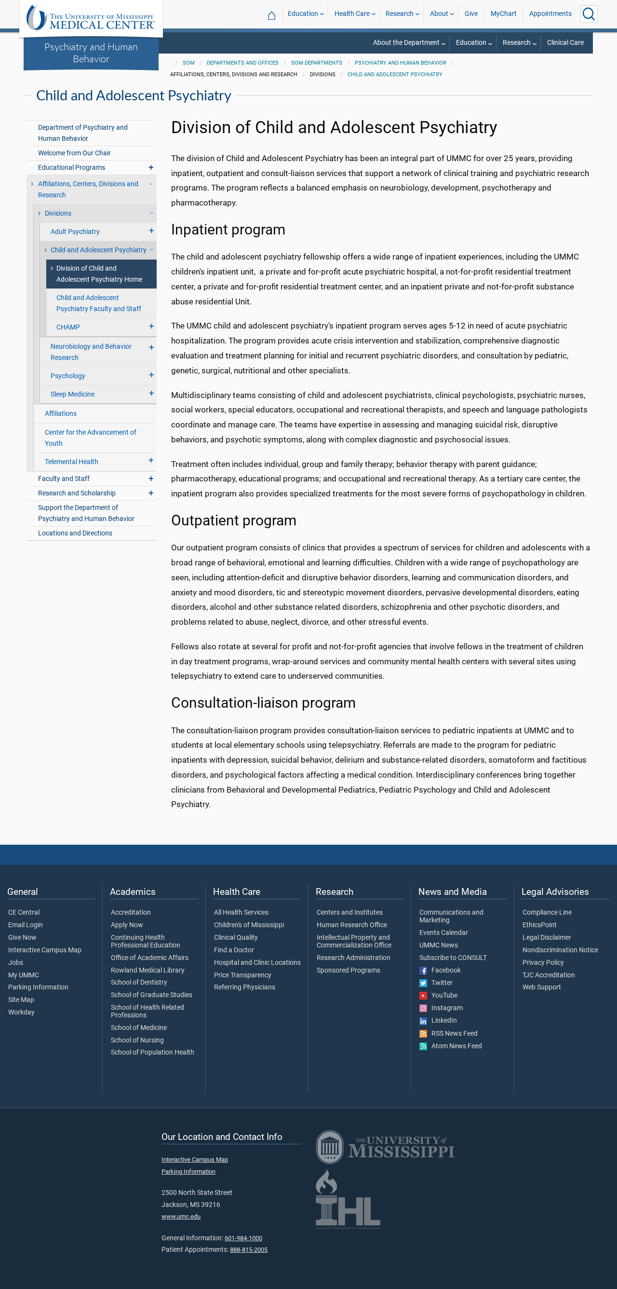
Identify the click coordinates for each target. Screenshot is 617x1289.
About (439, 14)
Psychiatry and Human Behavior (91, 52)
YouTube (442, 996)
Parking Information (38, 987)
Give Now (22, 938)
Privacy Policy (543, 963)
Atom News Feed (454, 1046)
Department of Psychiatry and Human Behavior (83, 133)
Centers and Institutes (350, 913)
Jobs (15, 963)
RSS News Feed (452, 1034)
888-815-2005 (249, 1249)
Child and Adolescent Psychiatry (395, 74)
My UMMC (23, 975)
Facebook (444, 970)
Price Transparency (242, 975)
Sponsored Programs (348, 970)
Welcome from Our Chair (74, 153)
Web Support (542, 987)
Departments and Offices (243, 63)
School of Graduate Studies (151, 995)
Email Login (25, 925)
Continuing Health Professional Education (145, 941)
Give (471, 14)
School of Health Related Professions (147, 1011)
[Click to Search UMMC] (589, 14)
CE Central (24, 913)
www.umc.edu (181, 1216)
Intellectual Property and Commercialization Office (354, 941)
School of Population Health (152, 1052)
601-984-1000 (243, 1238)
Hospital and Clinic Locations (257, 963)
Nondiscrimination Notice (560, 950)
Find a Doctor (234, 950)
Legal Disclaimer (547, 938)
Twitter (440, 983)
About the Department (406, 43)
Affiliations (61, 414)
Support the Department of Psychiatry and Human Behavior (86, 513)
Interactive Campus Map (44, 950)
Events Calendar (443, 933)
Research (400, 14)
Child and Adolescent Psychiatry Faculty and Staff (98, 303)
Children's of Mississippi (249, 925)
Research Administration (353, 958)
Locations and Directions (75, 533)
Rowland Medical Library (148, 970)
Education (303, 14)
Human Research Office (352, 925)
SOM (189, 63)
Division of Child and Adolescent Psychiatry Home (99, 274)
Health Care (352, 14)
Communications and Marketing (451, 916)
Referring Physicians (244, 987)
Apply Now (127, 925)
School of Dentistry (139, 983)
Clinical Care (565, 43)
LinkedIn (442, 1021)
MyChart (504, 14)
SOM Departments (316, 63)
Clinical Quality (236, 938)
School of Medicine (139, 1028)
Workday (21, 1012)
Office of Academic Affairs (149, 958)
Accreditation (131, 913)
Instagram (445, 1008)
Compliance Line (547, 913)
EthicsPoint (540, 925)
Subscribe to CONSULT (453, 958)
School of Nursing (137, 1040)
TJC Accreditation (549, 975)
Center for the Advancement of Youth (90, 438)
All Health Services (241, 913)
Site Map (21, 1000)
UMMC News (438, 945)
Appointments (550, 14)
